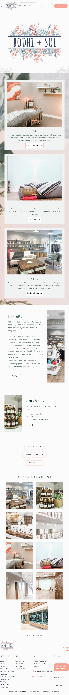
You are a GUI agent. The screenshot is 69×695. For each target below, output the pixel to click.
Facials (2, 666)
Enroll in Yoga (33, 446)
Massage (3, 663)
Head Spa (3, 674)
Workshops (4, 687)
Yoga (2, 661)
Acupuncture (4, 669)
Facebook (19, 666)
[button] (3, 6)
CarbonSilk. (56, 691)
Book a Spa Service (33, 454)
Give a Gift (33, 463)
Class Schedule (33, 219)
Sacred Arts (4, 684)
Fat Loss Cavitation (7, 671)
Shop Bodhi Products (33, 293)
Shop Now (31, 425)
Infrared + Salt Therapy (5, 680)
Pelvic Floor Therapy (7, 676)
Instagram (19, 663)
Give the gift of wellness (61, 667)
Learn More (14, 376)
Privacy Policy (20, 669)
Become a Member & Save (34, 635)
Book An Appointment (33, 145)
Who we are (19, 661)
